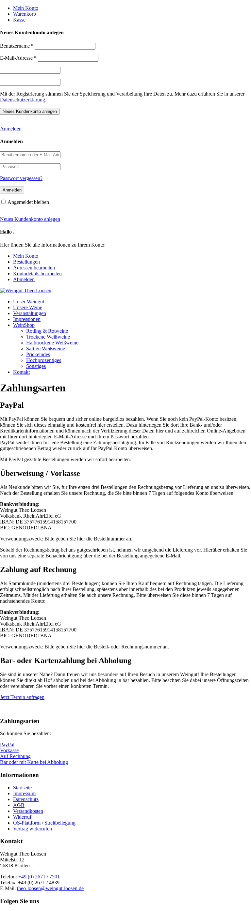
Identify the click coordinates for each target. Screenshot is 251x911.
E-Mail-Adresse (18, 58)
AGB (19, 805)
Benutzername (17, 46)
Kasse (19, 20)
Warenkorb (24, 14)
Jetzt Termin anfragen (22, 697)
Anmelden (11, 128)
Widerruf (22, 817)
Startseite (22, 787)
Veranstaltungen (29, 313)
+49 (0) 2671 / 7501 (39, 876)
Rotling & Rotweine (47, 331)
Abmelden (24, 279)
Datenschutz (26, 799)
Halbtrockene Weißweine (52, 342)
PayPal (7, 744)
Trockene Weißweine (48, 337)
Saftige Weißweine (45, 348)
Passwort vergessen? (21, 178)
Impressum (24, 793)
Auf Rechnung (15, 756)
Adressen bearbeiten (34, 267)
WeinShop (24, 325)
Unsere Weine (27, 307)
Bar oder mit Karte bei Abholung (34, 762)
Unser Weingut (28, 301)
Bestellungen (26, 262)
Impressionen (27, 319)
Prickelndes (38, 354)
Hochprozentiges (43, 360)
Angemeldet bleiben (28, 202)
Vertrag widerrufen (32, 828)
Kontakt (21, 372)
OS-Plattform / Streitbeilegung (44, 823)
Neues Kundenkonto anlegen (30, 219)
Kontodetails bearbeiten (37, 273)
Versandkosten (28, 811)
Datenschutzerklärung (22, 99)
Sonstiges (36, 366)
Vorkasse (9, 750)
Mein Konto (25, 8)
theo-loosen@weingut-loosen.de (50, 888)
